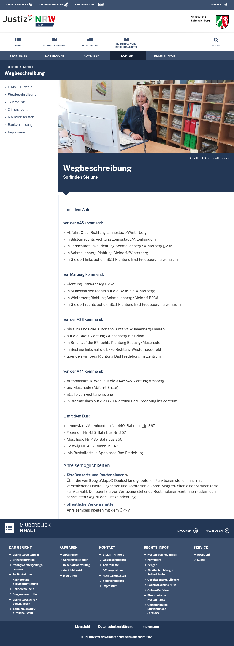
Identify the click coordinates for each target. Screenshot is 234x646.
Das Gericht (54, 56)
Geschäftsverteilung (76, 565)
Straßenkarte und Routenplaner (95, 474)
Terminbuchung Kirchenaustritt (126, 45)
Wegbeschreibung (22, 94)
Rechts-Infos (164, 56)
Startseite (18, 56)
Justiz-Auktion (22, 574)
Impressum (16, 132)
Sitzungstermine (54, 45)
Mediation (70, 575)
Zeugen (152, 565)
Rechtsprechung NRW (161, 585)
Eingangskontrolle (25, 594)
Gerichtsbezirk (73, 570)
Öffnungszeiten (19, 110)
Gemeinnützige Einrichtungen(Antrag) (157, 609)
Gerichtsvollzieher (75, 560)
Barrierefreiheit (86, 4)
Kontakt (217, 4)
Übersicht (203, 554)
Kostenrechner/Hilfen (162, 554)
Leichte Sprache (17, 4)
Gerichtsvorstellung (26, 554)
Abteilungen (71, 554)
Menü (18, 45)
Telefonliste (90, 45)
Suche (216, 45)
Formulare (154, 560)
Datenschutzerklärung (115, 627)
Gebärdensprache (51, 4)
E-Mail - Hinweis (20, 87)
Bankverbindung (20, 125)
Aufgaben (91, 56)
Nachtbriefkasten (21, 117)
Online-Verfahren (158, 590)
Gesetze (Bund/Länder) (163, 580)
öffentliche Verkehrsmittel (90, 504)
